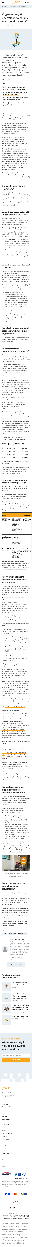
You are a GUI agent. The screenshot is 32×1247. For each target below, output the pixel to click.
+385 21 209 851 (6, 1099)
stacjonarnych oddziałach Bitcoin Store (13, 729)
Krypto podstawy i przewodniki (8, 12)
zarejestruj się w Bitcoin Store (11, 846)
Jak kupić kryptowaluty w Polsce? (15, 707)
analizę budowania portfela (10, 155)
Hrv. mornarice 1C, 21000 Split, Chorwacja (8, 1095)
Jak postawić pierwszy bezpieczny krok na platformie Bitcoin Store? (15, 99)
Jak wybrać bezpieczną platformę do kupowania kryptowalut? (15, 93)
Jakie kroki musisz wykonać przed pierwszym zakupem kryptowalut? (14, 88)
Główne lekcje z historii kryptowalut (14, 84)
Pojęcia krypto (12, 933)
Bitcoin (4, 933)
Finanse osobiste (22, 933)
